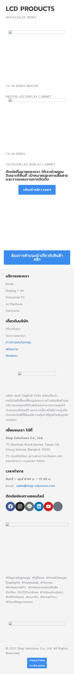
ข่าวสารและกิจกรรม (18, 342)
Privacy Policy (37, 660)
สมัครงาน (12, 349)
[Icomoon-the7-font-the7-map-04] (58, 506)
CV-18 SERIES (15, 154)
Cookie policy (37, 665)
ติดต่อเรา (12, 356)
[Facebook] (10, 506)
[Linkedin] (39, 506)
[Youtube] (48, 506)
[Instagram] (20, 506)
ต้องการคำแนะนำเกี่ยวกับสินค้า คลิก (37, 257)
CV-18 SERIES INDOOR (22, 86)
